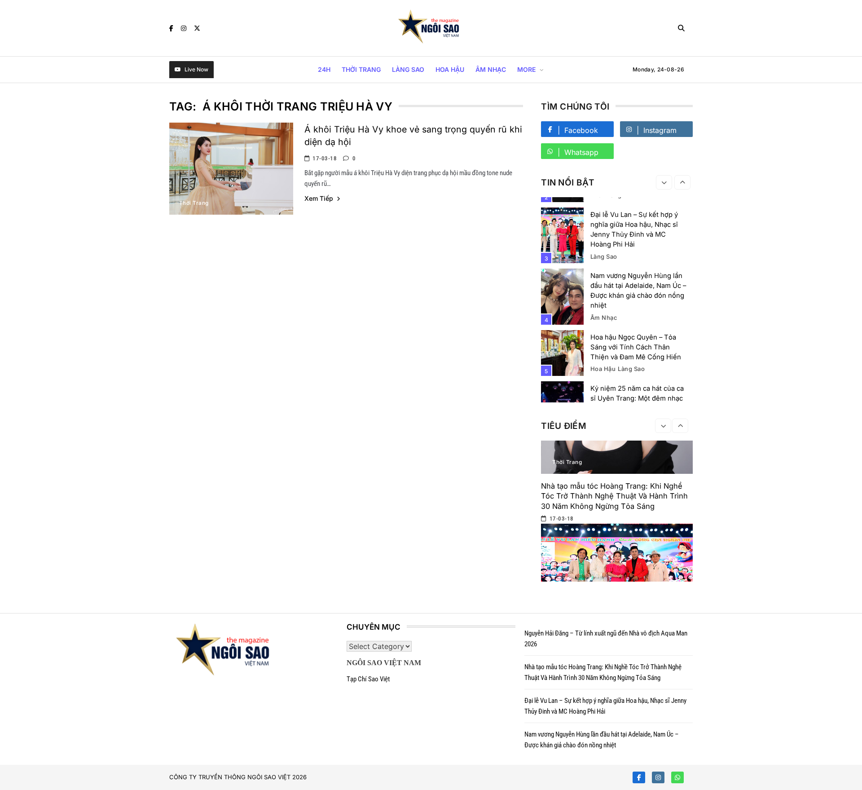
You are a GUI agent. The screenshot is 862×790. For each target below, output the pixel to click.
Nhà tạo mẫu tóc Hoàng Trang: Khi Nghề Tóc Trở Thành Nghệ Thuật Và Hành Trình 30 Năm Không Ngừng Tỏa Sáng (614, 495)
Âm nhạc (490, 69)
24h (324, 69)
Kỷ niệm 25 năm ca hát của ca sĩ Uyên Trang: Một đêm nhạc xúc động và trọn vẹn (637, 398)
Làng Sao (408, 69)
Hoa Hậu (449, 69)
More (526, 69)
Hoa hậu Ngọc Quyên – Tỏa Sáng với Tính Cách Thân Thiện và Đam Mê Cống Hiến (635, 347)
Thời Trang (361, 69)
